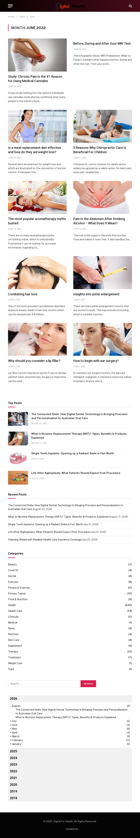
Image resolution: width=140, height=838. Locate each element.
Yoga (11, 669)
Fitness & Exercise (19, 587)
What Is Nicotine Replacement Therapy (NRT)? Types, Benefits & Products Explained (79, 435)
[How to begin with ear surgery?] (102, 339)
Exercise (13, 581)
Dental (12, 576)
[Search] (130, 6)
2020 (13, 784)
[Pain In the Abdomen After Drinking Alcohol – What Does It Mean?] (102, 197)
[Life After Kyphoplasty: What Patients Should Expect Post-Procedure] (18, 478)
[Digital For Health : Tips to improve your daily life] (70, 6)
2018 (13, 798)
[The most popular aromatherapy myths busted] (37, 197)
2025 (13, 751)
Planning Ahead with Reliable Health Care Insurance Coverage (45, 539)
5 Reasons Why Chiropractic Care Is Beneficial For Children (99, 150)
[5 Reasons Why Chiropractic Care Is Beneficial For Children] (102, 126)
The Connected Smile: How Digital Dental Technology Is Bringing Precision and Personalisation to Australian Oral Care (79, 416)
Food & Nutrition (18, 599)
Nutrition (13, 634)
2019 (13, 791)
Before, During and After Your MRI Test (102, 43)
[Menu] (10, 6)
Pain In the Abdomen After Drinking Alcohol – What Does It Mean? (99, 221)
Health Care (15, 610)
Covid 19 (13, 570)
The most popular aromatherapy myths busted (37, 221)
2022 (13, 771)
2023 (13, 764)
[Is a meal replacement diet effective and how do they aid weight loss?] (37, 126)
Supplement (15, 645)
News (11, 628)
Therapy (13, 651)
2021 (13, 778)
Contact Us (72, 829)
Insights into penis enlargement (96, 294)
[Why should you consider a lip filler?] (37, 339)
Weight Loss (15, 663)
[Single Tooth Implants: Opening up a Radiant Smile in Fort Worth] (18, 458)
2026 (13, 698)
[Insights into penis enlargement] (102, 272)
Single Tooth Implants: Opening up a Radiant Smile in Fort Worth (72, 453)
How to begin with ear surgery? (96, 361)
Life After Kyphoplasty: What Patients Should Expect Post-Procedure (75, 473)
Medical (12, 622)
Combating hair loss (22, 294)
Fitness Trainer (17, 593)
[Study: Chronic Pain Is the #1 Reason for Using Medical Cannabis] (37, 54)
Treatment (14, 657)
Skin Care (13, 640)
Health (12, 605)
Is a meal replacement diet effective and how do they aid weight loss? (34, 150)
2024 (13, 758)
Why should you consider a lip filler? (34, 361)
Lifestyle (13, 616)
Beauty (12, 564)
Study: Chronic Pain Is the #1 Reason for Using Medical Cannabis (35, 79)
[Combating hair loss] (37, 272)
